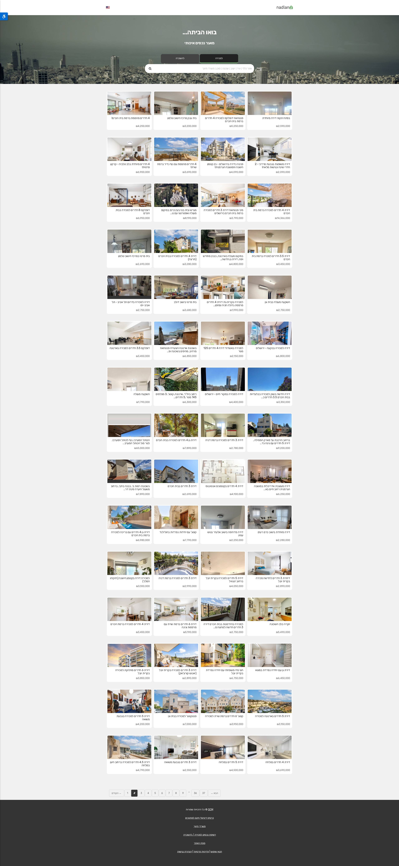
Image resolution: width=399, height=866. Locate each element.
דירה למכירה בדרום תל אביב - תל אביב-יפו (131, 304)
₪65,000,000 (142, 448)
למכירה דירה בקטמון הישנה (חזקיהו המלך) (130, 580)
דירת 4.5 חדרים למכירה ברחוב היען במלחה (130, 764)
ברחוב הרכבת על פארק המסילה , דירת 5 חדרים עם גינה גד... (271, 442)
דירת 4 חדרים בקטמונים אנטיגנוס (224, 486)
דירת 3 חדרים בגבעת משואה (180, 762)
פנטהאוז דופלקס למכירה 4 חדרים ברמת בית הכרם (224, 119)
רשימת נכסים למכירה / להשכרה (199, 834)
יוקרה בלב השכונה (280, 624)
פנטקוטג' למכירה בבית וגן (182, 716)
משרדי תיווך (200, 826)
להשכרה (180, 58)
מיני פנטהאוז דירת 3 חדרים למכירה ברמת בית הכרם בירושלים (223, 212)
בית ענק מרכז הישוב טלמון (182, 118)
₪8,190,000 (190, 218)
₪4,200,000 (143, 724)
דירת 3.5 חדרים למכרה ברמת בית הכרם (271, 258)
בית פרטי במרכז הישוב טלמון (134, 256)
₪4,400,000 (236, 402)
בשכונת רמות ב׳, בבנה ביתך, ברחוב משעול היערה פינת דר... (130, 488)
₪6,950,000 (143, 218)
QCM (210, 809)
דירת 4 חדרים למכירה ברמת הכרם (130, 624)
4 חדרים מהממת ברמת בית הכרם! (131, 118)
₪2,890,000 (283, 586)
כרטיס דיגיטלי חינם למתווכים (199, 817)
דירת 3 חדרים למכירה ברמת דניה (224, 440)
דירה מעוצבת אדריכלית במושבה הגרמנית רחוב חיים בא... (272, 488)
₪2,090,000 (283, 172)
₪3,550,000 (143, 586)
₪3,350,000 (283, 402)
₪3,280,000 (190, 264)
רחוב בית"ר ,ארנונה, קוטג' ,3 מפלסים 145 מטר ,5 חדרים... (176, 396)
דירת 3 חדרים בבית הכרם (182, 486)
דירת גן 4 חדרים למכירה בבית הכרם (176, 440)
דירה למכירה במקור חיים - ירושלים (224, 394)
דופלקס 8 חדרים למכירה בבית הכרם (133, 212)
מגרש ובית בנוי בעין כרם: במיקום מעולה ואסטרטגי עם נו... (179, 212)
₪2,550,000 (190, 770)
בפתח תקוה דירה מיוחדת (276, 118)
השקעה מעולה (142, 394)
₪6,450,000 (283, 678)
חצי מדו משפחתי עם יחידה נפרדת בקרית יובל (224, 672)
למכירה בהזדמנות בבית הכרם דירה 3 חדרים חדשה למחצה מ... (223, 626)
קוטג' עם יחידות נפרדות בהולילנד (178, 532)
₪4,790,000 (143, 770)
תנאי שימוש (216, 851)
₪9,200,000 (283, 448)
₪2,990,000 (190, 586)
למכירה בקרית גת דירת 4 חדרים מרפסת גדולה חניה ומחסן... (225, 304)
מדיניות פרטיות (201, 851)
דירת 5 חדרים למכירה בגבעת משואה (133, 718)
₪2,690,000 (143, 264)
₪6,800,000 (283, 356)
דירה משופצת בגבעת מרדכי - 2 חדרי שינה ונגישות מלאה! (272, 166)
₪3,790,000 (236, 218)
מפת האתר (199, 843)
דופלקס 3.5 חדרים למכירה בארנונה (130, 348)
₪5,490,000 (283, 632)
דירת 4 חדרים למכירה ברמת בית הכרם (271, 212)
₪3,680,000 (190, 310)
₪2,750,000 (283, 310)
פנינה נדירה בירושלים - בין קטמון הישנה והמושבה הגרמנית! (225, 166)
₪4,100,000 (236, 494)
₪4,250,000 (143, 126)
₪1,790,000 (143, 402)
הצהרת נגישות (184, 851)
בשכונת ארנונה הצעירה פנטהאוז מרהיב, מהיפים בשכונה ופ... (178, 350)
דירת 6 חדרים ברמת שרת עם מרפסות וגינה (180, 626)
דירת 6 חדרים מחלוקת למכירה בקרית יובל (132, 672)
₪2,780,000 (236, 448)
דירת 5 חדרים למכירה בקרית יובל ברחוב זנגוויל (224, 580)
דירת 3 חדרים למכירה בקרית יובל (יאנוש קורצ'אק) (178, 672)
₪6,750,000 (236, 678)
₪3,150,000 (283, 724)
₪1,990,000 (236, 310)
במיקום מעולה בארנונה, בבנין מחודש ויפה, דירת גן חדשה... (223, 258)
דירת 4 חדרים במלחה (277, 762)
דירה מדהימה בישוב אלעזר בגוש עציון (225, 534)
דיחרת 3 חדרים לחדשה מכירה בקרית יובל (273, 580)
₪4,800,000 (236, 264)
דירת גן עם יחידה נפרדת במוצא (272, 670)
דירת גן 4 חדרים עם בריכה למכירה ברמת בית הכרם (130, 534)
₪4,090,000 (236, 172)
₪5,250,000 (236, 126)
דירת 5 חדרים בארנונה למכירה (272, 716)
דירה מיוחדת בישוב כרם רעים (274, 532)
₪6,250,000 (283, 494)
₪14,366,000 (282, 218)
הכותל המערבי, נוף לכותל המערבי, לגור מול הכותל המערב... (131, 442)
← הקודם (117, 793)
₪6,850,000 (190, 356)
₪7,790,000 (190, 540)
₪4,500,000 (236, 770)
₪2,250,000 (236, 540)
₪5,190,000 (190, 632)
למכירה (219, 58)
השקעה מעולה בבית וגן (277, 302)
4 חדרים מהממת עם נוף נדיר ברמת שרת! (177, 166)
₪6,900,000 (143, 172)
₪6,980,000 (143, 540)
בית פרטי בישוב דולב (185, 302)
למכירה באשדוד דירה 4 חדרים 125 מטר (223, 350)
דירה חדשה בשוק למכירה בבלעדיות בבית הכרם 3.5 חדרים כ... (270, 396)
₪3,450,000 (283, 264)
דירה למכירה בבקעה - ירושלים (273, 348)
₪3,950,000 (236, 724)
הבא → (214, 793)
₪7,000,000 (190, 724)
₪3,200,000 (190, 126)
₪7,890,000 (190, 448)
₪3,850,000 (143, 678)
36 (195, 793)
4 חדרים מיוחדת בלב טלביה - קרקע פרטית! (130, 166)
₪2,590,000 (283, 126)
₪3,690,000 (190, 172)
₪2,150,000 (236, 356)
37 (203, 793)
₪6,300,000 (190, 402)
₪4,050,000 (236, 586)
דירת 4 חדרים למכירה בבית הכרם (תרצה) (177, 258)
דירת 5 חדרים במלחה (231, 762)
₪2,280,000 (283, 540)
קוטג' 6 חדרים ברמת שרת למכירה (224, 716)
